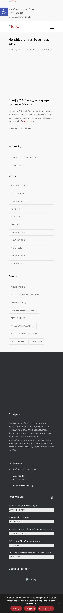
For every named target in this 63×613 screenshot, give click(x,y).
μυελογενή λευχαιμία (22, 326)
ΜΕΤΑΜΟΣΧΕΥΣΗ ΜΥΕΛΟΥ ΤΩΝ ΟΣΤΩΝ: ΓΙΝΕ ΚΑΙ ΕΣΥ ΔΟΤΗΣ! (31, 552)
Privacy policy (46, 608)
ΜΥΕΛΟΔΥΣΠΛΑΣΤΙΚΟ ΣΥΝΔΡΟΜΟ (27, 294)
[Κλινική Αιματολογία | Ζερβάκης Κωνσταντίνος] (29, 26)
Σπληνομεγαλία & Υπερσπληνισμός (25, 541)
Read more (26, 121)
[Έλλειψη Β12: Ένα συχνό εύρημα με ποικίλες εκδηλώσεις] (31, 83)
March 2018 (16, 248)
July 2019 (15, 209)
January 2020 (17, 193)
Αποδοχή (16, 608)
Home (11, 49)
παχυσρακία (17, 341)
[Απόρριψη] (59, 603)
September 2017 (18, 263)
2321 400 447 (17, 13)
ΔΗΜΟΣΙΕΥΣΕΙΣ (29, 157)
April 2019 (15, 224)
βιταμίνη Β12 (18, 318)
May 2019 (15, 217)
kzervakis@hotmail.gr (22, 17)
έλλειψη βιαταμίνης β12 (24, 310)
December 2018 (18, 232)
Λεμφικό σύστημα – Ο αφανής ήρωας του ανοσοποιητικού (31, 529)
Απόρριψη (30, 608)
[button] (4, 12)
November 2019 (18, 201)
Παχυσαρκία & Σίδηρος (19, 517)
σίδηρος (36, 341)
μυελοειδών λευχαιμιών (24, 333)
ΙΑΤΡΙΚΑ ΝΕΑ (26, 128)
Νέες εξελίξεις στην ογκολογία (23, 505)
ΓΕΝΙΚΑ (14, 157)
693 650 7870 (19, 479)
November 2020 (18, 185)
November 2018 (18, 240)
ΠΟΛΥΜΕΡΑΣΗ (18, 302)
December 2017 (18, 255)
